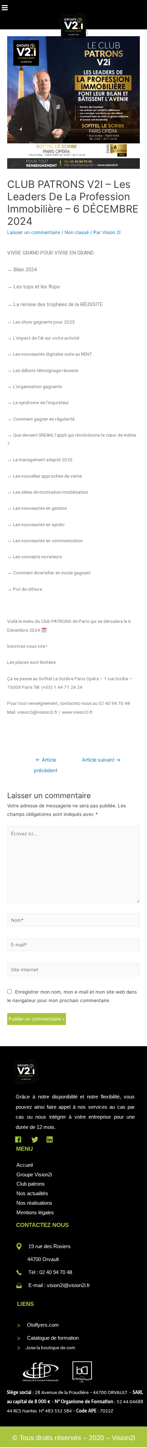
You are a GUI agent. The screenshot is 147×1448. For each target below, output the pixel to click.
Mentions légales (35, 1212)
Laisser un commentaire (33, 232)
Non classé (77, 232)
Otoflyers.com (43, 1325)
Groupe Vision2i (34, 1174)
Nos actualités (32, 1193)
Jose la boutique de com (48, 1347)
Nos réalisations (34, 1203)
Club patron (29, 1184)
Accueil (24, 1165)
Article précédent (45, 761)
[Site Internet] (73, 970)
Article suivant (101, 760)
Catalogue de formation (53, 1338)
